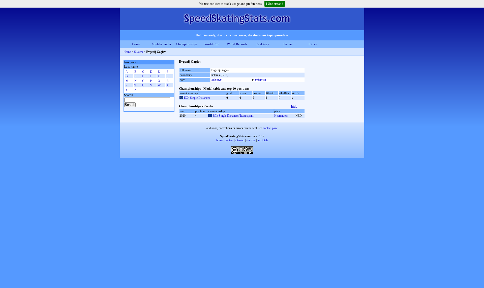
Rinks (313, 44)
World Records (237, 44)
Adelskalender (161, 44)
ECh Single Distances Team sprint (233, 115)
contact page (270, 128)
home (219, 140)
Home (136, 44)
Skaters (287, 44)
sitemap (239, 140)
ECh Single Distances (197, 98)
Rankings (262, 44)
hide (294, 106)
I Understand (274, 4)
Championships (186, 44)
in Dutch (262, 140)
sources (250, 140)
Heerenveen (281, 115)
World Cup (211, 44)
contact (229, 140)
